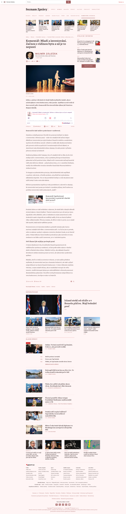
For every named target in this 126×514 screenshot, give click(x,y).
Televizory (78, 486)
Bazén (43, 484)
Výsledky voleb (29, 473)
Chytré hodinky (85, 486)
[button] (31, 23)
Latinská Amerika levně (81, 477)
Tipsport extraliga (55, 473)
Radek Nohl (51, 348)
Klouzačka (67, 484)
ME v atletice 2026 (55, 475)
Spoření (48, 286)
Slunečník (61, 484)
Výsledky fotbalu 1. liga (56, 471)
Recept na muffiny (67, 471)
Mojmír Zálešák (46, 54)
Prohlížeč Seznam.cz (54, 496)
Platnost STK (91, 479)
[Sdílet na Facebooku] (71, 281)
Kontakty (58, 493)
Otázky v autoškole (92, 477)
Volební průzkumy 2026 (31, 471)
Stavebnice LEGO (51, 486)
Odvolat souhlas (56, 499)
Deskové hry (73, 486)
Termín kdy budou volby (31, 475)
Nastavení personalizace (67, 499)
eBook (29, 61)
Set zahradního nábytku (75, 484)
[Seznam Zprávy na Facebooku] (57, 505)
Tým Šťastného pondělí (65, 403)
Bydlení (43, 286)
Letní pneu (67, 486)
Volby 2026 (28, 469)
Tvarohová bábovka (67, 475)
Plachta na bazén (49, 484)
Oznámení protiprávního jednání (39, 496)
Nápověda (52, 493)
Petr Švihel (51, 417)
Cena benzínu (72, 482)
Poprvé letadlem (79, 471)
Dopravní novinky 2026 (93, 473)
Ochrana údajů (75, 493)
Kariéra (47, 493)
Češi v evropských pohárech (81, 482)
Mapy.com (48, 482)
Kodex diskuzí (83, 496)
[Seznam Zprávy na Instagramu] (63, 505)
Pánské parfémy (92, 486)
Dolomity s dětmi (79, 479)
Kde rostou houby (64, 482)
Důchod (53, 286)
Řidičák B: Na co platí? (93, 475)
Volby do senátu (29, 477)
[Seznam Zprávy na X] (60, 505)
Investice (38, 286)
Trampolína (56, 484)
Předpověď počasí (55, 482)
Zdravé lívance (66, 473)
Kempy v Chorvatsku (80, 469)
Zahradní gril (84, 484)
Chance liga (53, 469)
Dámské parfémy (60, 486)
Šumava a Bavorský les (81, 473)
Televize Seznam (64, 496)
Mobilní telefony (43, 486)
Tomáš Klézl (52, 374)
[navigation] (2, 2)
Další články (89, 65)
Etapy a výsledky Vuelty (43, 471)
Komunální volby (29, 479)
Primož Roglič (41, 477)
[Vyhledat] (68, 2)
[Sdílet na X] (73, 281)
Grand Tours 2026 (42, 479)
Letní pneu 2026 (92, 469)
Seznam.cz (121, 2)
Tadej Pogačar (41, 475)
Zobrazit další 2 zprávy (52, 364)
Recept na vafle (66, 477)
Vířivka (89, 484)
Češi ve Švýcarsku (80, 475)
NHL (52, 479)
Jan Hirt (40, 473)
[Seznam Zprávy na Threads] (66, 505)
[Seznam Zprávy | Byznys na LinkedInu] (69, 505)
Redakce (63, 493)
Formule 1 (53, 477)
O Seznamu (41, 493)
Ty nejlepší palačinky (68, 469)
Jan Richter (52, 431)
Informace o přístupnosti (86, 493)
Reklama (68, 493)
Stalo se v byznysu (85, 36)
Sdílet (34, 61)
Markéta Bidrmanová (54, 388)
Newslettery (91, 496)
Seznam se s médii (74, 496)
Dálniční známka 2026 (93, 471)
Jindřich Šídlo (52, 403)
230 (39, 61)
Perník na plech (66, 479)
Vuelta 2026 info (42, 469)
